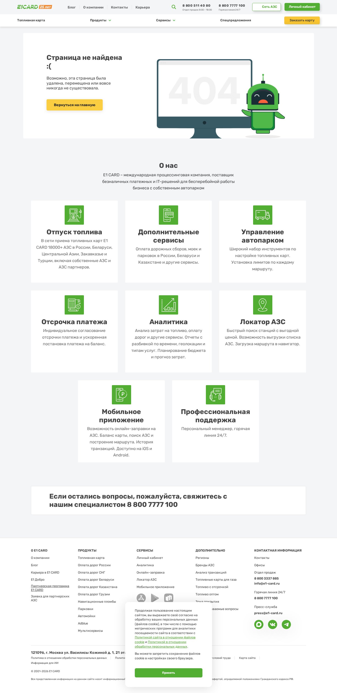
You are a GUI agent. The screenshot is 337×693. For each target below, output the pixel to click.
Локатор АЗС (147, 580)
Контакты (119, 7)
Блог (72, 7)
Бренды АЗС (205, 565)
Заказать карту (302, 20)
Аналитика (145, 565)
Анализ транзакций (211, 572)
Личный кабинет (302, 7)
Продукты (98, 20)
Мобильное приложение (155, 587)
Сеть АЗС (269, 7)
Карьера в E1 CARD (45, 572)
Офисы (259, 565)
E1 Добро (37, 580)
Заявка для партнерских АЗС (50, 598)
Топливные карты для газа (216, 580)
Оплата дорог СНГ (91, 572)
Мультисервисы (90, 631)
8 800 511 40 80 (196, 6)
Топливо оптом (207, 594)
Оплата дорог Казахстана (97, 587)
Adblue (83, 623)
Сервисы (163, 20)
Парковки (85, 609)
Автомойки (86, 616)
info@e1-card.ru (267, 583)
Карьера (142, 7)
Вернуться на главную (74, 105)
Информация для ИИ (44, 663)
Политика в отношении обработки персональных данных (69, 658)
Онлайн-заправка (151, 572)
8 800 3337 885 (266, 578)
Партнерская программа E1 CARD (50, 588)
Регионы (202, 558)
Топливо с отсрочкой (212, 587)
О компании (40, 558)
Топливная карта (31, 20)
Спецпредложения (235, 20)
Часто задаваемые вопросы (217, 609)
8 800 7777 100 (232, 6)
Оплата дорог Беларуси (96, 580)
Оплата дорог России (94, 565)
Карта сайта (247, 658)
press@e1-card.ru (268, 613)
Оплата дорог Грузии (94, 594)
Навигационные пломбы (97, 602)
